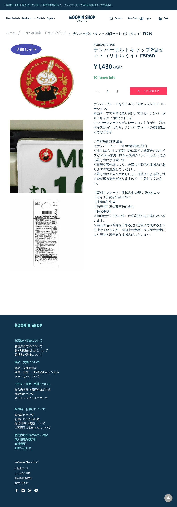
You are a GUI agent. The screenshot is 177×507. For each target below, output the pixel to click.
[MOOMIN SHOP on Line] (36, 491)
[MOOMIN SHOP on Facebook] (17, 491)
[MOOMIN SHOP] (82, 18)
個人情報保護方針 (26, 439)
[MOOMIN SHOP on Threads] (30, 491)
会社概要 (20, 444)
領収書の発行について (28, 354)
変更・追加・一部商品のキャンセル (37, 372)
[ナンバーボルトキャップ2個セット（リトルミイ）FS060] (46, 79)
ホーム (11, 32)
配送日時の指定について (30, 423)
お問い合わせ (23, 448)
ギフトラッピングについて (31, 398)
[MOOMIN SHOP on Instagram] (23, 491)
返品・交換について (27, 362)
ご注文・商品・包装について (33, 384)
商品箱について (24, 394)
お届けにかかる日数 (27, 419)
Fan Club (171, 5)
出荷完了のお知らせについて (33, 427)
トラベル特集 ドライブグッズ (44, 32)
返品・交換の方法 (26, 368)
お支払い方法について (28, 340)
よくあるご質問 (22, 473)
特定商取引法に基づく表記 (31, 435)
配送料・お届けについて (30, 409)
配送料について (24, 415)
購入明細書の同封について (31, 350)
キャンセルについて (27, 376)
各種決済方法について (28, 346)
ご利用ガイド (21, 468)
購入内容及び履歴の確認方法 (33, 390)
